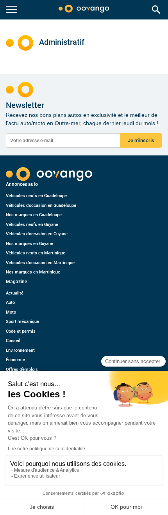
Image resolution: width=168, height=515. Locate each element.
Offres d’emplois (22, 369)
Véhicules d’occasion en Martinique (40, 262)
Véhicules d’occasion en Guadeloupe (41, 205)
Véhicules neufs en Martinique (35, 253)
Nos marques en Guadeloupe (34, 214)
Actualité (14, 293)
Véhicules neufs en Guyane (32, 224)
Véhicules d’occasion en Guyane (37, 233)
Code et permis (21, 331)
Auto (10, 302)
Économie (15, 359)
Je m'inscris (141, 140)
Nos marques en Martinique (33, 272)
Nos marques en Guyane (29, 243)
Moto (11, 312)
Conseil (13, 340)
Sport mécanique (22, 321)
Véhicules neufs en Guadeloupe (36, 195)
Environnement (20, 350)
